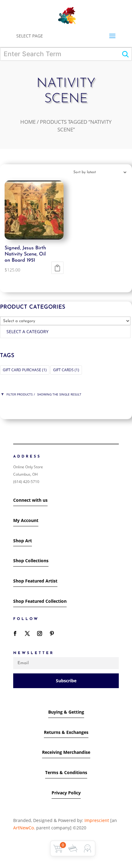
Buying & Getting (66, 712)
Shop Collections (31, 560)
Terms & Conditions (66, 772)
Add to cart (57, 268)
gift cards (66, 369)
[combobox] (65, 331)
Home (28, 121)
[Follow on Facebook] (15, 633)
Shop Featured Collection (40, 601)
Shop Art (22, 541)
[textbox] (27, 331)
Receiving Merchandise (66, 752)
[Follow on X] (27, 633)
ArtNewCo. (24, 828)
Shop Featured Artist (35, 581)
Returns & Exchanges (66, 732)
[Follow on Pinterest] (52, 633)
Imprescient (96, 820)
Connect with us (30, 500)
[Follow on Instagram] (40, 633)
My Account (25, 520)
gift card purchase (25, 369)
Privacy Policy (66, 793)
